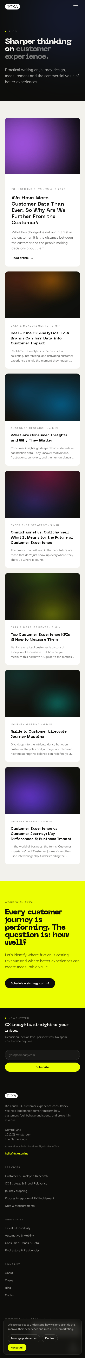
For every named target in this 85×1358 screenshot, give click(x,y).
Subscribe (43, 1067)
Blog (8, 1288)
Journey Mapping (16, 1191)
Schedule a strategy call (27, 983)
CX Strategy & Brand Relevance (26, 1183)
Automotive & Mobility (19, 1235)
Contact (10, 1295)
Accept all (17, 1347)
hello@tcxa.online (16, 1153)
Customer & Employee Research (26, 1176)
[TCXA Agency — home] (12, 7)
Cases (9, 1280)
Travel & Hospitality (17, 1228)
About (9, 1273)
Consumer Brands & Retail (22, 1243)
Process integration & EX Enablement (29, 1198)
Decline (49, 1338)
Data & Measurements (20, 1206)
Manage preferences (24, 1338)
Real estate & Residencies (22, 1250)
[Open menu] (76, 6)
